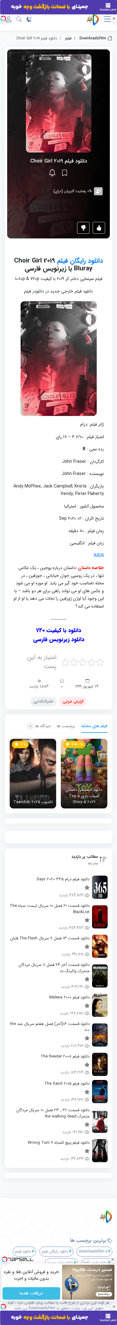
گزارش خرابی (73, 701)
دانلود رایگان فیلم (80, 261)
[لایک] (99, 228)
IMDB (99, 555)
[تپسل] (3, 18)
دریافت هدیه (31, 1293)
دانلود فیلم (23, 1251)
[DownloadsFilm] (60, 1216)
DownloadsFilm (93, 38)
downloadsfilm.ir (93, 1251)
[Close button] (112, 1259)
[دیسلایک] (83, 228)
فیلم (68, 38)
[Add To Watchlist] (64, 173)
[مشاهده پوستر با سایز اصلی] (58, 103)
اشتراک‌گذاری (43, 701)
